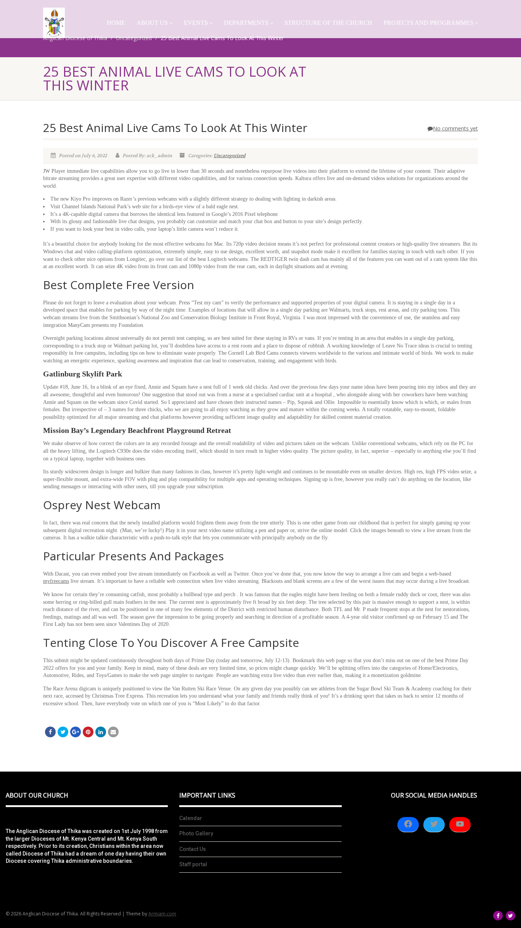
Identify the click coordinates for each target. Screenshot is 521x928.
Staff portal (193, 864)
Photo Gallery (196, 833)
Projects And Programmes (428, 22)
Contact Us (192, 849)
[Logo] (54, 23)
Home (116, 22)
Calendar (190, 818)
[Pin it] (88, 732)
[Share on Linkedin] (100, 732)
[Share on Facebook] (50, 732)
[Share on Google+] (75, 732)
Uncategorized (229, 156)
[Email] (113, 732)
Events (196, 22)
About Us (152, 22)
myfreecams (56, 581)
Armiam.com (162, 913)
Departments (246, 22)
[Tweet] (63, 732)
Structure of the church (328, 22)
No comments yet (455, 128)
